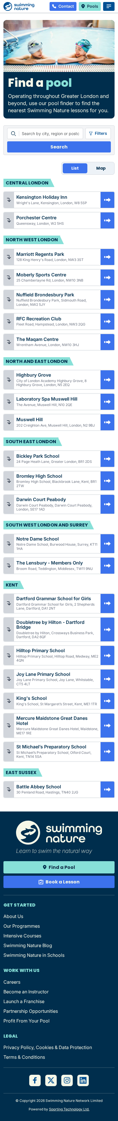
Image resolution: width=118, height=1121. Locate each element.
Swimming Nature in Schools (33, 955)
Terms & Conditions (24, 1057)
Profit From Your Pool (26, 1021)
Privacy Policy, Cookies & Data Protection (47, 1047)
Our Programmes (21, 926)
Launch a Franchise (23, 1001)
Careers (11, 982)
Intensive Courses (22, 936)
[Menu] (109, 6)
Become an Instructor (26, 992)
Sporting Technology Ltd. (69, 1109)
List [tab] (75, 168)
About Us (13, 916)
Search (59, 147)
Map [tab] (101, 168)
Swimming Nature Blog (27, 945)
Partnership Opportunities (30, 1011)
